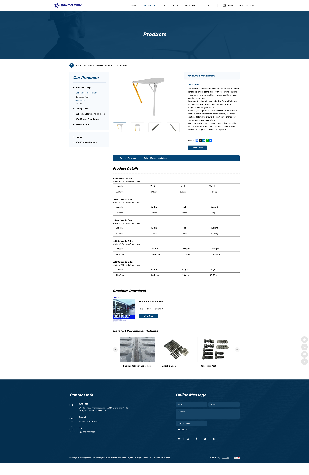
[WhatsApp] (304, 339)
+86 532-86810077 (87, 432)
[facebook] (196, 439)
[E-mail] (304, 354)
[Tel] (304, 347)
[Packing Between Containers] (137, 349)
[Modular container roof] (124, 309)
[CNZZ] (237, 457)
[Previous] (117, 96)
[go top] (304, 361)
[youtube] (179, 439)
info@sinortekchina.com (89, 421)
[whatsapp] (205, 439)
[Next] (174, 96)
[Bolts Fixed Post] (214, 349)
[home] (68, 5)
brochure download (128, 158)
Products (88, 65)
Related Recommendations (155, 158)
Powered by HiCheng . (162, 458)
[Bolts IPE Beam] (176, 349)
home (78, 65)
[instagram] (188, 439)
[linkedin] (213, 439)
